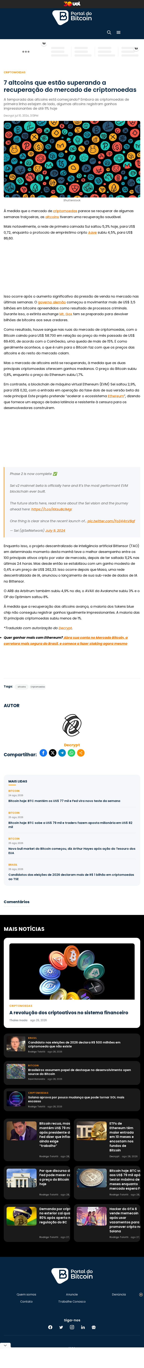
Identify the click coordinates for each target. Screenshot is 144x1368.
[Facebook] (50, 1327)
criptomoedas (65, 211)
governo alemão (52, 302)
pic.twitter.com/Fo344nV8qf (111, 521)
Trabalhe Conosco (72, 1302)
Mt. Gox (65, 314)
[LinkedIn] (83, 1327)
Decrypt (72, 745)
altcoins (52, 217)
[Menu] (118, 33)
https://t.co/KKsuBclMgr (51, 509)
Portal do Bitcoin (72, 17)
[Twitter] (61, 1327)
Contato (26, 1302)
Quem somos (26, 1294)
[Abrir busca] (109, 33)
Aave (92, 232)
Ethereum (116, 396)
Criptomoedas (15, 72)
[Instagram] (72, 1327)
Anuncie (72, 1294)
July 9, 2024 (55, 530)
